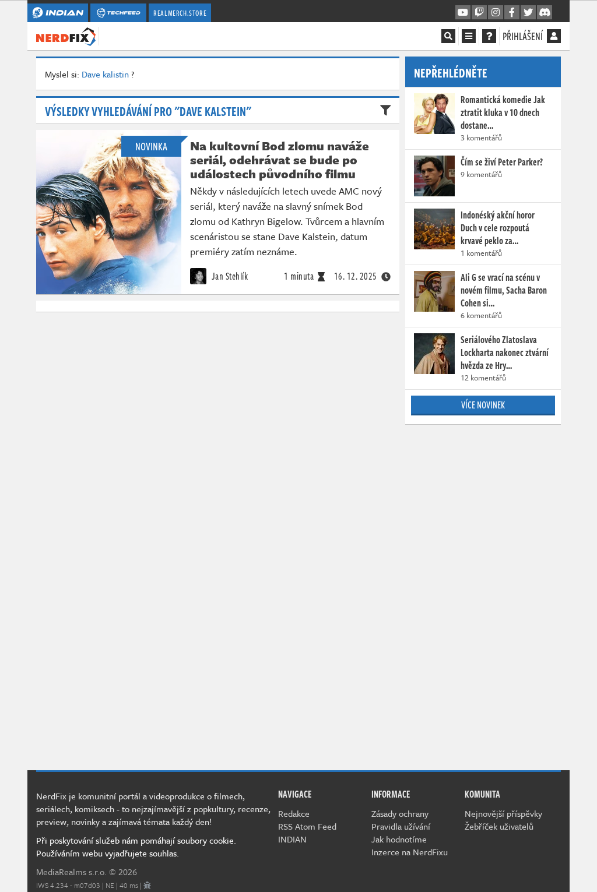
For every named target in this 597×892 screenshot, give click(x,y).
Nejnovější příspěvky (503, 813)
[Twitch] (479, 12)
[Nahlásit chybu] (147, 885)
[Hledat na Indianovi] (448, 36)
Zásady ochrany (400, 813)
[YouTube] (462, 12)
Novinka (151, 146)
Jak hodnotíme (399, 839)
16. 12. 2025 (355, 276)
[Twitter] (528, 12)
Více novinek (483, 405)
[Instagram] (495, 12)
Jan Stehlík (228, 276)
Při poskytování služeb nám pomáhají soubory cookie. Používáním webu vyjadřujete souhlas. (136, 846)
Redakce (294, 813)
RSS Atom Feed (307, 826)
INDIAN (292, 839)
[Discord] (544, 12)
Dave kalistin (105, 74)
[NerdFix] (66, 35)
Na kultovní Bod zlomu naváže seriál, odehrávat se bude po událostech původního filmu (279, 159)
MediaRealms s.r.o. (71, 871)
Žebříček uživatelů (499, 826)
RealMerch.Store (179, 13)
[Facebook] (511, 12)
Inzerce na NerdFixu (409, 852)
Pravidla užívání (400, 826)
